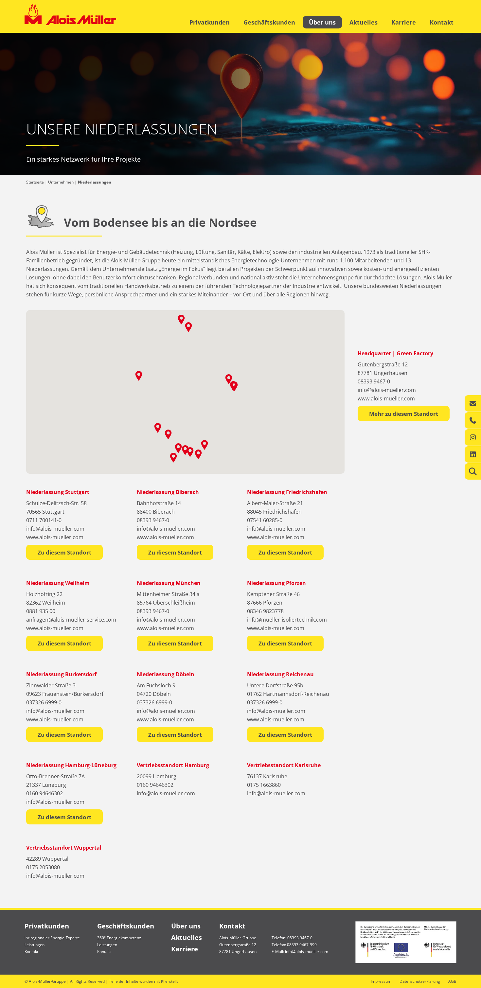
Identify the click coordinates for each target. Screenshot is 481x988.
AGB (452, 981)
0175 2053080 (43, 867)
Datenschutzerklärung (420, 981)
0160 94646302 (44, 793)
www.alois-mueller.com (386, 398)
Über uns (322, 22)
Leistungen (35, 944)
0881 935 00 (40, 611)
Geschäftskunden (269, 22)
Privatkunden (209, 22)
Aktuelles (363, 22)
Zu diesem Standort (64, 552)
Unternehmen (61, 182)
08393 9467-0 (374, 381)
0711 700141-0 (44, 520)
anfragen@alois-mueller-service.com (71, 619)
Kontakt (442, 22)
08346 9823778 (265, 611)
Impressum (381, 981)
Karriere (403, 22)
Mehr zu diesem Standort (403, 413)
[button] (168, 434)
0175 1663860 (264, 784)
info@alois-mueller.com (387, 390)
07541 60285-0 (264, 520)
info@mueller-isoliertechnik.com (287, 619)
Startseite (35, 182)
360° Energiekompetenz (119, 938)
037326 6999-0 (44, 702)
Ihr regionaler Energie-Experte (52, 938)
